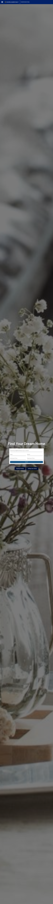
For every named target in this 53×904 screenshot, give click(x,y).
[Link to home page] (12, 2)
